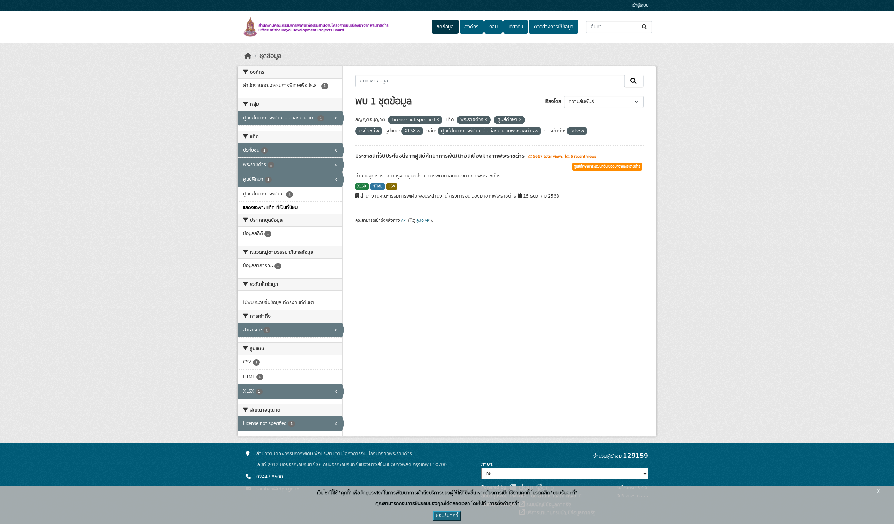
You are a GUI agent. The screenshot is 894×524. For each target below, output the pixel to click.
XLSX (361, 186)
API (404, 220)
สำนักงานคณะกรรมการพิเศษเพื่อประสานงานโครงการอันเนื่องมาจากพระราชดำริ (334, 453)
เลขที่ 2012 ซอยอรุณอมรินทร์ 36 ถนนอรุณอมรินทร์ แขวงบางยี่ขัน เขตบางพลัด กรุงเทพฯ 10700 (351, 464)
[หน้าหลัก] (247, 56)
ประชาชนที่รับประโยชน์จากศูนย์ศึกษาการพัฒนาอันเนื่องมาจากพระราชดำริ (440, 156)
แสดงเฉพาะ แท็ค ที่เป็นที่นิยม (270, 207)
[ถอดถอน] (438, 120)
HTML (377, 186)
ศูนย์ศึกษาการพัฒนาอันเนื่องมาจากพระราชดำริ (607, 166)
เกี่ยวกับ (515, 26)
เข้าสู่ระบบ (640, 5)
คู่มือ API (423, 220)
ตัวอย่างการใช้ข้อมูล (553, 26)
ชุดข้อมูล (445, 26)
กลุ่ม (493, 26)
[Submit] (644, 27)
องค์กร (471, 26)
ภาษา (486, 464)
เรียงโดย (553, 101)
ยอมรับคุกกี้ (447, 515)
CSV (392, 186)
